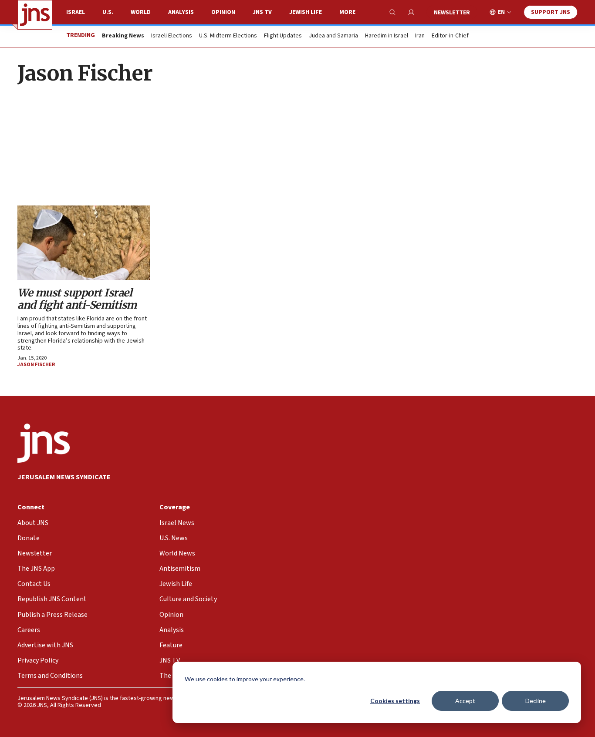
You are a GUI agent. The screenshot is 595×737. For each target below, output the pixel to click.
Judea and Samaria (333, 36)
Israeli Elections (171, 36)
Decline (535, 700)
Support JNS (550, 12)
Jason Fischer (36, 364)
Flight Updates (283, 36)
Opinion (223, 12)
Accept (465, 700)
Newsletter (452, 12)
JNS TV (262, 12)
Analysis (181, 12)
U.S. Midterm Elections (228, 36)
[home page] (35, 14)
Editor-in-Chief (450, 36)
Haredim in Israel (386, 36)
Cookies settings (395, 700)
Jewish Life (305, 12)
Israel (75, 12)
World (141, 12)
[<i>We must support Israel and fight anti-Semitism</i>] (83, 242)
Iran (420, 36)
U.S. (107, 12)
